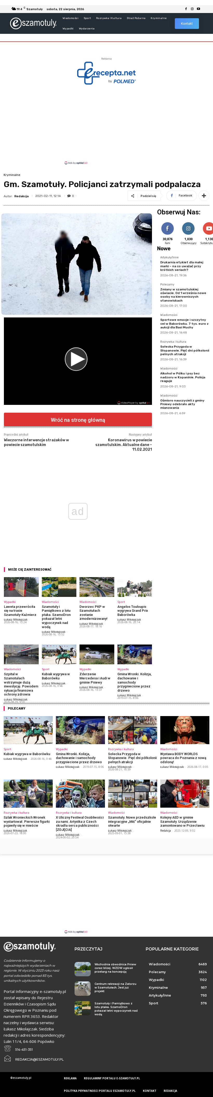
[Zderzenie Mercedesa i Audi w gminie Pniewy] (96, 654)
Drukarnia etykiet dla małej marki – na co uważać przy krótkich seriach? (181, 266)
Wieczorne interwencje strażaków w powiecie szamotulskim (36, 442)
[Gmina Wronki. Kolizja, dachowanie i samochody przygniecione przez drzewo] (134, 654)
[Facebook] (186, 9)
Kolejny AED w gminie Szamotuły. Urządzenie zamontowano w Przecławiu (182, 821)
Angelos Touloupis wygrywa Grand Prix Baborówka (132, 611)
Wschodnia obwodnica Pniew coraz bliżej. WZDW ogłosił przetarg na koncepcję (115, 968)
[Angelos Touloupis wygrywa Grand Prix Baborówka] (134, 587)
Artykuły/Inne (169, 257)
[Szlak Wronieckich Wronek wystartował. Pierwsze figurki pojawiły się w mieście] (28, 794)
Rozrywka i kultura (173, 341)
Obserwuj (188, 223)
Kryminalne (12, 174)
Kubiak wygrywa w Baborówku (56, 676)
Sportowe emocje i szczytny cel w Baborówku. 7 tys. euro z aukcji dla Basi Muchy (184, 323)
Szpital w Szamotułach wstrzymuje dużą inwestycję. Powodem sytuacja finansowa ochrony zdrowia (21, 684)
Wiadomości (50, 601)
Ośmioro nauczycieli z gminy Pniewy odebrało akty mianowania (182, 404)
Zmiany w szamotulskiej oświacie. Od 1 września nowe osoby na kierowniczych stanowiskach (183, 295)
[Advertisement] (106, 124)
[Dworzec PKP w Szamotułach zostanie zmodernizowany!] (96, 587)
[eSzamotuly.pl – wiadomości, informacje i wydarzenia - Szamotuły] (33, 23)
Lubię (167, 223)
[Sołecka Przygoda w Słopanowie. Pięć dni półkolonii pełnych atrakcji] (132, 730)
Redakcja (21, 196)
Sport (121, 601)
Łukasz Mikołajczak (16, 619)
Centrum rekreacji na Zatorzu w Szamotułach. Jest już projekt (115, 987)
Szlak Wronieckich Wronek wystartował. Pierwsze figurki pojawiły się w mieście (27, 821)
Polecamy (167, 284)
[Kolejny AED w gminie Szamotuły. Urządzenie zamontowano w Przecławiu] (184, 794)
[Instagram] (192, 9)
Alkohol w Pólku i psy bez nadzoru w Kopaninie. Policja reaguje (182, 377)
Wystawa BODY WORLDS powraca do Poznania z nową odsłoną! (183, 758)
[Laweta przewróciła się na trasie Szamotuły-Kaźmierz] (21, 587)
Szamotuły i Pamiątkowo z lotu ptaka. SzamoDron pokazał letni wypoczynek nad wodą (56, 617)
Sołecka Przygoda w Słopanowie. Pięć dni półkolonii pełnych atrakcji (184, 350)
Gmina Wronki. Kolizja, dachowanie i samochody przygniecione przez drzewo (134, 682)
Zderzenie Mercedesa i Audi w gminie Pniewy (94, 678)
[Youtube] (198, 9)
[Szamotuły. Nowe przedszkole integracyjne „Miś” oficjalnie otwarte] (132, 794)
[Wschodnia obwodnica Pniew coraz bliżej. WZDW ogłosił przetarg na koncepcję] (82, 969)
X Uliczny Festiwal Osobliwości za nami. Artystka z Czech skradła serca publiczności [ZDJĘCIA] (80, 823)
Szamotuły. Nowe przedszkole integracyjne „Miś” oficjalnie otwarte (132, 821)
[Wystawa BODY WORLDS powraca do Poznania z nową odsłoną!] (184, 730)
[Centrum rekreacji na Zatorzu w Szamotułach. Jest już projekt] (82, 988)
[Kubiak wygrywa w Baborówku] (59, 654)
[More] (203, 195)
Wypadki (10, 601)
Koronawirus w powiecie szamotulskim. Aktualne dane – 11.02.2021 (123, 445)
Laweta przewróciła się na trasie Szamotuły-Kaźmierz (20, 611)
